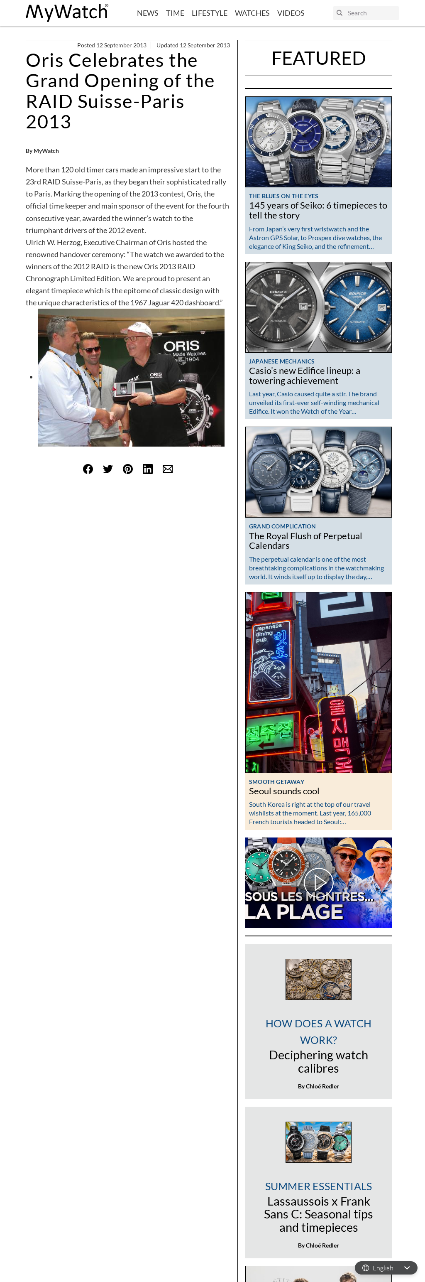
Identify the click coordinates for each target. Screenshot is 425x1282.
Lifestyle (209, 12)
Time (175, 12)
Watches (252, 12)
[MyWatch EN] (67, 13)
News (148, 12)
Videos (291, 12)
